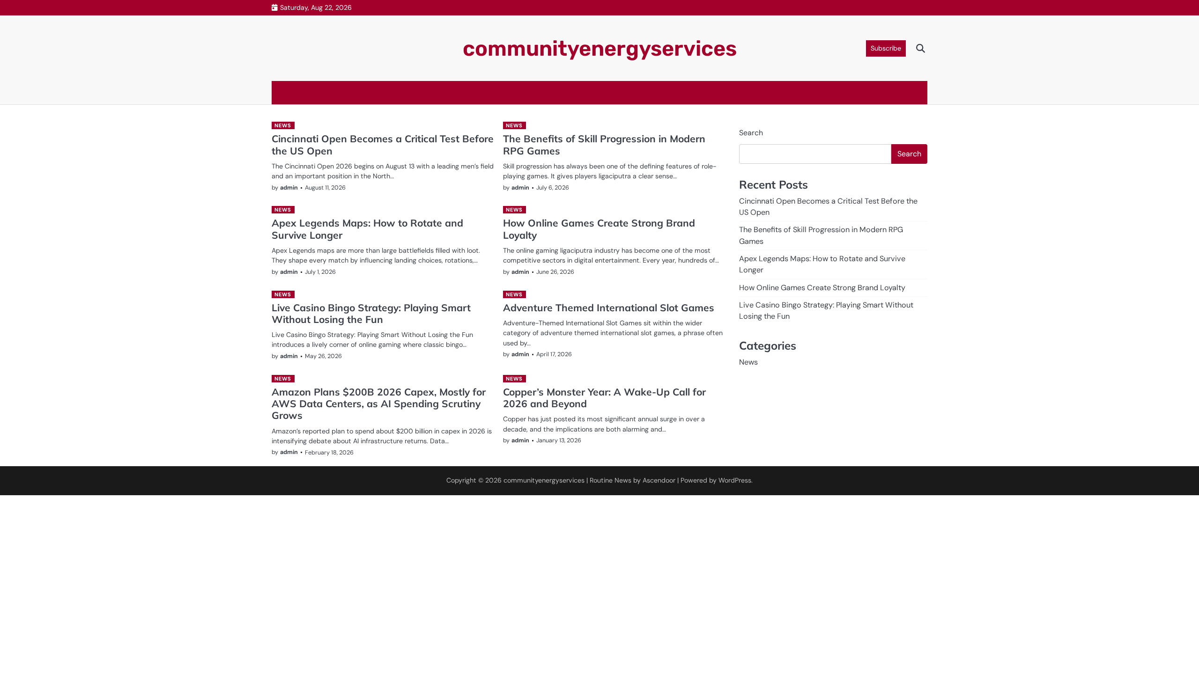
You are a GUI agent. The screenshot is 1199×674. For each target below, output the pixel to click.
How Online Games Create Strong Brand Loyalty (599, 229)
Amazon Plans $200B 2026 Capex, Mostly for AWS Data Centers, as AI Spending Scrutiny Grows (379, 404)
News (282, 125)
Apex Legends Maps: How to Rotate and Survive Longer (367, 229)
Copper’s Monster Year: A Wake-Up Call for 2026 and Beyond (604, 398)
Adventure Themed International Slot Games (608, 307)
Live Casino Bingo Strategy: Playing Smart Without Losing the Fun (371, 313)
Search (751, 133)
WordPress (734, 480)
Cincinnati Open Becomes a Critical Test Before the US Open (383, 144)
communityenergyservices (600, 48)
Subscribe (886, 48)
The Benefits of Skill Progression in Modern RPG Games (604, 144)
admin (289, 187)
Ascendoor (659, 480)
